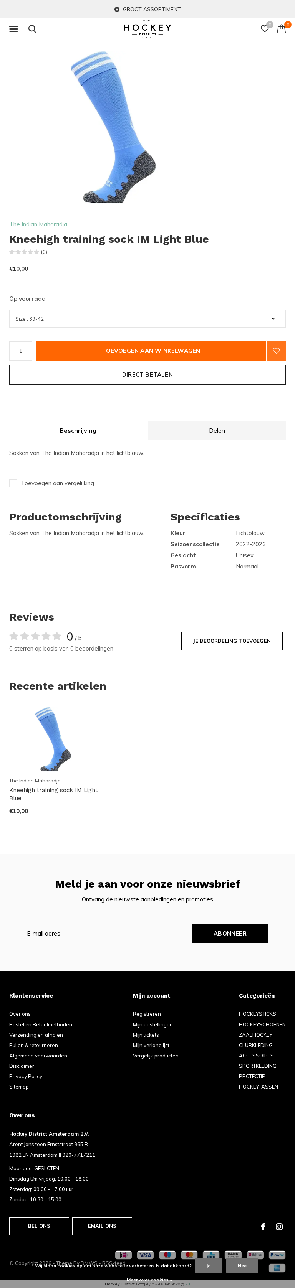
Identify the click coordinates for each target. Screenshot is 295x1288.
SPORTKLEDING (258, 1066)
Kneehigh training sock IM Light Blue (53, 794)
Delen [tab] (217, 430)
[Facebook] (263, 1226)
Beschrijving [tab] (78, 430)
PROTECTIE (252, 1076)
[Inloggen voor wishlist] (276, 351)
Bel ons (39, 1226)
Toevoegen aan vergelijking (57, 483)
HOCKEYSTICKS (257, 1014)
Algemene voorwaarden (38, 1055)
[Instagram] (279, 1226)
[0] (281, 29)
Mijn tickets (146, 1035)
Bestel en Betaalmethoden (40, 1024)
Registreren (147, 1014)
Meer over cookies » (149, 1280)
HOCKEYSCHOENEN (262, 1024)
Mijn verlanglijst (151, 1045)
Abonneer (230, 933)
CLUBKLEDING (256, 1045)
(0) (44, 252)
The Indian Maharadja (38, 224)
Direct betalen (147, 374)
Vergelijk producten (156, 1055)
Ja (208, 1265)
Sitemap (19, 1087)
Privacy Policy (25, 1076)
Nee (242, 1265)
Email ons (102, 1226)
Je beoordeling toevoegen (232, 641)
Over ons (20, 1014)
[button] (15, 29)
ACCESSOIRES (256, 1055)
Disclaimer (21, 1066)
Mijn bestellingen (153, 1024)
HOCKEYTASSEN (258, 1087)
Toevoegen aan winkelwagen (151, 350)
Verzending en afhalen (36, 1035)
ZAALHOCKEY (255, 1035)
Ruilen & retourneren (33, 1045)
